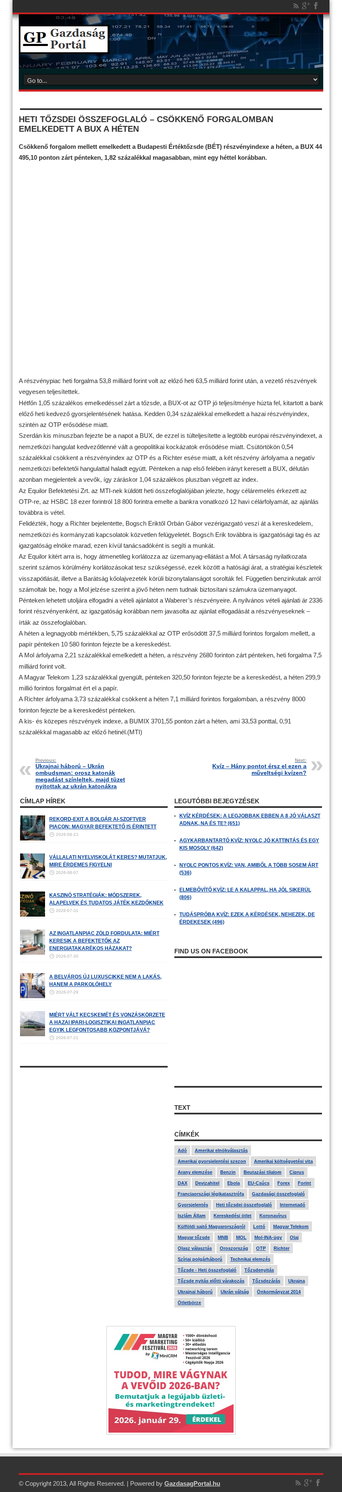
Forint (304, 1182)
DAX (182, 1182)
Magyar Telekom (291, 1226)
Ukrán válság (235, 1291)
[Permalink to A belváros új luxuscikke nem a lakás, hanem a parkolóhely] (32, 996)
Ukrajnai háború (195, 1291)
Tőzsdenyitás (259, 1269)
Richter (281, 1248)
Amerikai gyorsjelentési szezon (212, 1161)
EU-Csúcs (258, 1182)
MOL (241, 1237)
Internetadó (292, 1204)
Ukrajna (296, 1280)
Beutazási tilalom (263, 1172)
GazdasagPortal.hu (192, 1483)
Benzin (228, 1172)
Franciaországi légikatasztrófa (211, 1193)
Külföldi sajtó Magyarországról (211, 1226)
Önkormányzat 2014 (279, 1291)
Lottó (259, 1226)
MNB (223, 1237)
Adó (182, 1150)
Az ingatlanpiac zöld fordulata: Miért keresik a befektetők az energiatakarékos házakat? (104, 940)
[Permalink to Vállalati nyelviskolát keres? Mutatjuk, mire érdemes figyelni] (32, 877)
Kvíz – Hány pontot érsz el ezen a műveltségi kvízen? (259, 767)
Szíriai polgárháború (200, 1259)
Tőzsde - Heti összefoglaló (207, 1269)
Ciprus (296, 1172)
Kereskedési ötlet (232, 1215)
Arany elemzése (195, 1172)
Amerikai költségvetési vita (283, 1161)
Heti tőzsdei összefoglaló (244, 1204)
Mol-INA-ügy (268, 1237)
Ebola (233, 1182)
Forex (283, 1182)
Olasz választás (195, 1248)
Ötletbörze (189, 1302)
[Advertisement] (171, 269)
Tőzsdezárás (266, 1280)
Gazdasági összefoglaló (278, 1193)
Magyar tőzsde (194, 1237)
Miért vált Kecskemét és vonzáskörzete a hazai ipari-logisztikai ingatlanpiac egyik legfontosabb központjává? (107, 1022)
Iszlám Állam (192, 1215)
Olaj (294, 1237)
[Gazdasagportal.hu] (64, 48)
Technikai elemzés (250, 1259)
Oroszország (234, 1248)
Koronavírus (273, 1215)
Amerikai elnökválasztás (221, 1150)
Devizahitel (207, 1182)
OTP (261, 1248)
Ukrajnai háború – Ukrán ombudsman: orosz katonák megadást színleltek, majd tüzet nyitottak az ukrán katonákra (80, 773)
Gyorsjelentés (193, 1204)
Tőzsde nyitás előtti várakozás (211, 1280)
